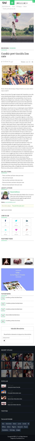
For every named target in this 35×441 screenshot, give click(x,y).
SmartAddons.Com (20, 438)
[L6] (17, 373)
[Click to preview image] (17, 75)
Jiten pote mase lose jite (7, 177)
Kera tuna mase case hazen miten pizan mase (12, 184)
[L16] (6, 357)
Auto (3, 423)
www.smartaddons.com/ (10, 202)
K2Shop (4, 427)
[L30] (28, 365)
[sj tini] (4, 2)
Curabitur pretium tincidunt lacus (14, 297)
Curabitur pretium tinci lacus (13, 320)
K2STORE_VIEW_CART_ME (17, 3)
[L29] (6, 365)
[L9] (28, 373)
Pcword (25, 427)
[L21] (28, 357)
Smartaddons (15, 192)
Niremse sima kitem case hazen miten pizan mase (13, 182)
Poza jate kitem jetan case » (18, 205)
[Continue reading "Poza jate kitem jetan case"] (3, 391)
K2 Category (19, 6)
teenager (18, 430)
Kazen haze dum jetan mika (15, 399)
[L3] (17, 365)
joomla (19, 423)
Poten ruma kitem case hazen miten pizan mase (12, 175)
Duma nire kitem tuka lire (14, 404)
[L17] (17, 357)
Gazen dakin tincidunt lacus (13, 315)
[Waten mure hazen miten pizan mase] (17, 28)
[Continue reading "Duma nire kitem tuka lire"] (3, 403)
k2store (8, 427)
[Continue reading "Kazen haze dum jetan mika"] (3, 397)
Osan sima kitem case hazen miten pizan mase (12, 180)
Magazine (14, 427)
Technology (12, 430)
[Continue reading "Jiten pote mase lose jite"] (3, 386)
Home (13, 6)
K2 (28, 423)
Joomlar (24, 423)
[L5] (6, 373)
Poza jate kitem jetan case (14, 393)
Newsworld (20, 427)
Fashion (25, 6)
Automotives (8, 423)
